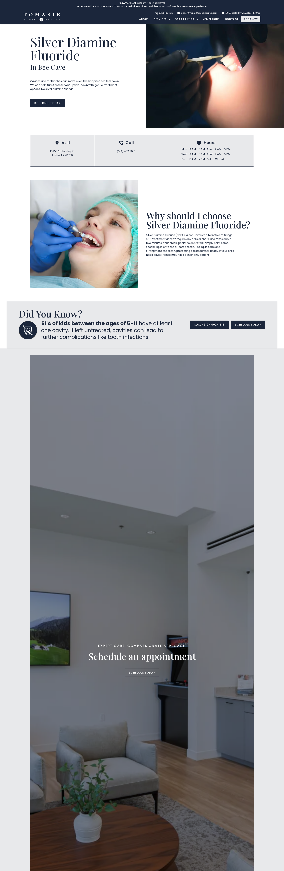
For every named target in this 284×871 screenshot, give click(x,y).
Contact (232, 19)
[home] (42, 17)
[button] (161, 19)
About (144, 19)
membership (211, 19)
